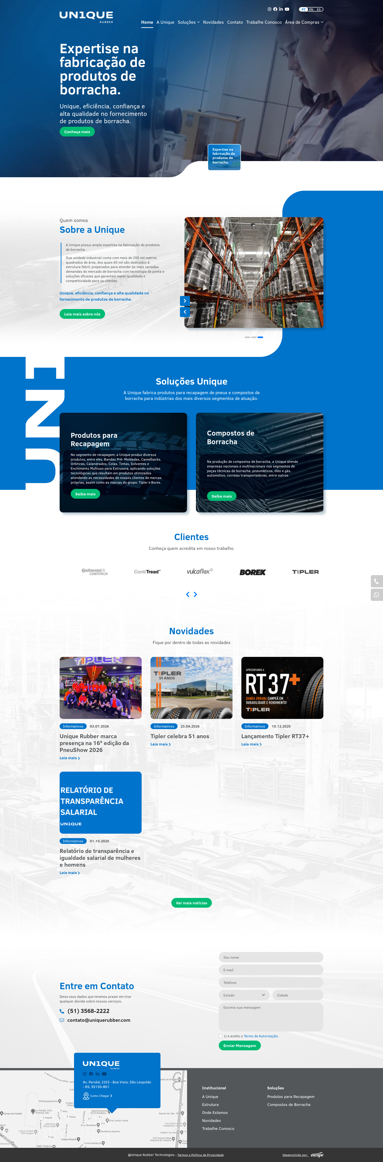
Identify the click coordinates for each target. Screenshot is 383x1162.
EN (311, 10)
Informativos (73, 726)
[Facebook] (275, 9)
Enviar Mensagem (239, 1045)
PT (304, 10)
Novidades (213, 22)
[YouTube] (287, 9)
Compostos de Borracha (289, 1104)
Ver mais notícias (191, 902)
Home (147, 22)
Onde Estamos (215, 1112)
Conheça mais (77, 131)
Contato (235, 22)
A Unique (165, 22)
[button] (185, 312)
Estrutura (210, 1104)
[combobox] (244, 995)
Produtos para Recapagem (291, 1096)
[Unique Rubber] (86, 17)
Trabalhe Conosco (264, 22)
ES (319, 10)
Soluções (187, 22)
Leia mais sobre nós (82, 314)
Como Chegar (99, 1096)
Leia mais (69, 757)
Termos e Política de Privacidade (201, 1155)
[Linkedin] (281, 9)
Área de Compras (302, 22)
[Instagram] (269, 9)
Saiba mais (85, 493)
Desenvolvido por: (296, 1155)
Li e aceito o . (251, 1036)
